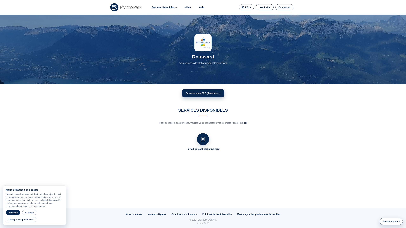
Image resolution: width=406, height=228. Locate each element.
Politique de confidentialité (217, 214)
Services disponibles (162, 7)
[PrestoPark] (126, 7)
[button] (203, 93)
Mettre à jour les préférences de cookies (259, 214)
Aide (201, 7)
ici (245, 122)
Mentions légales (156, 214)
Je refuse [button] (29, 212)
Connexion (284, 7)
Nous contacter (133, 214)
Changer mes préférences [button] (21, 219)
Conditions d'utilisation (184, 214)
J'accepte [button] (13, 212)
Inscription (265, 7)
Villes (188, 7)
